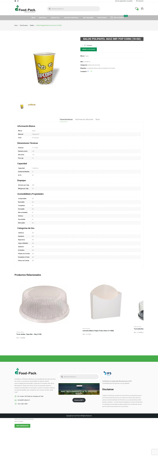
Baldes (90, 65)
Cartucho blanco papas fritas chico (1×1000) (98, 331)
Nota (98, 119)
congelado (90, 68)
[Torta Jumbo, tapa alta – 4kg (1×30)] (47, 303)
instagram (18, 1)
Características (66, 119)
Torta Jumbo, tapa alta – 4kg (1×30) (28, 334)
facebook (15, 1)
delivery (96, 68)
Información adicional (84, 119)
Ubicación (140, 1)
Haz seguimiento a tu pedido (124, 1)
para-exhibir (111, 68)
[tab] (66, 120)
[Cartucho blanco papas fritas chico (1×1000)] (106, 302)
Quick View (76, 282)
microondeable (103, 68)
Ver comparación (22, 426)
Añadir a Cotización (88, 49)
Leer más (76, 291)
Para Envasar (96, 65)
